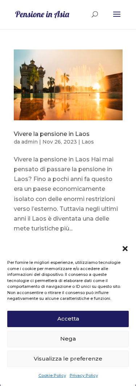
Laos (88, 141)
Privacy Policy (84, 375)
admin (29, 141)
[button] (125, 248)
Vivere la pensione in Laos (52, 133)
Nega (68, 338)
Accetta (68, 318)
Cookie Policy (52, 375)
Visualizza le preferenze (68, 358)
